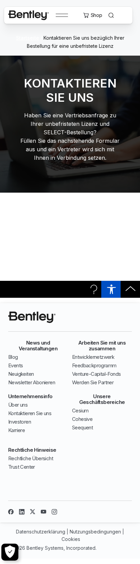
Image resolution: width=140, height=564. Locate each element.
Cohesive (82, 419)
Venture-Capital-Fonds (96, 374)
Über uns (18, 405)
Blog (13, 357)
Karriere (16, 430)
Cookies (71, 539)
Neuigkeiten (21, 374)
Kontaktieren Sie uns (29, 413)
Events (15, 365)
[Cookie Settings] (9, 552)
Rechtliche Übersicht (30, 458)
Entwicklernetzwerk (93, 357)
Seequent (82, 427)
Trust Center (21, 467)
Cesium (80, 410)
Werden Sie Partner (92, 382)
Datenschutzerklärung (40, 531)
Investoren (19, 422)
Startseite (27, 38)
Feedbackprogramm (94, 365)
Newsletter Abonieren (31, 382)
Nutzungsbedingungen (95, 531)
